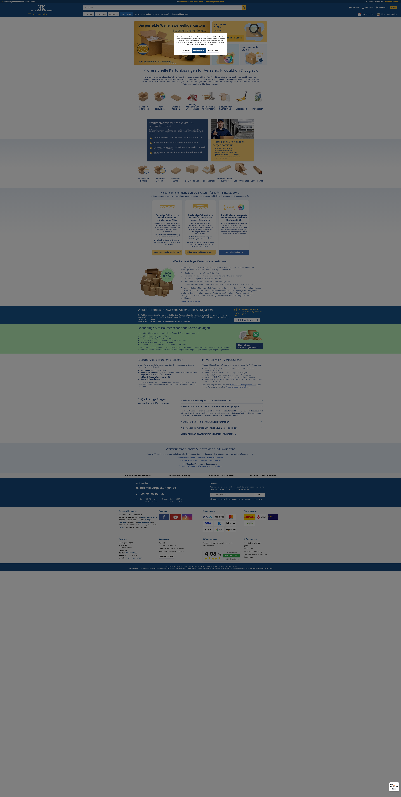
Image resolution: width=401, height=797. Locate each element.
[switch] (394, 789)
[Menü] (397, 783)
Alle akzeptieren (199, 50)
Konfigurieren (213, 50)
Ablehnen (186, 50)
